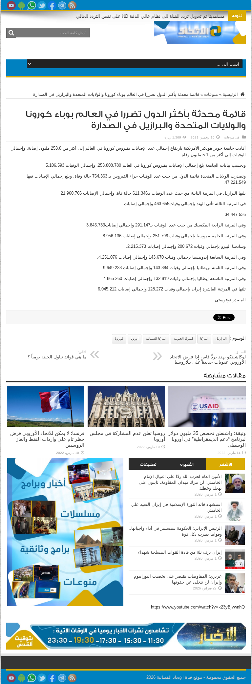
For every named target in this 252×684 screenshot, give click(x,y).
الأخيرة (187, 464)
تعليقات (148, 464)
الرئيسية (231, 94)
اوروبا (134, 338)
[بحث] (11, 33)
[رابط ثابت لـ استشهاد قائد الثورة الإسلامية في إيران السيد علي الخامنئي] (235, 519)
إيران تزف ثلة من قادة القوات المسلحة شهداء (180, 552)
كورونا (119, 338)
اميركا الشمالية (156, 338)
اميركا (204, 338)
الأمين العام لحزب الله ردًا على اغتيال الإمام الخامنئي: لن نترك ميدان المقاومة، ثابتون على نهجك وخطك (180, 482)
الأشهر (225, 464)
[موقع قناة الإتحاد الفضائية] (200, 39)
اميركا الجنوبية (183, 338)
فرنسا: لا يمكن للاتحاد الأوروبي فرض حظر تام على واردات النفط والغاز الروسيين (47, 439)
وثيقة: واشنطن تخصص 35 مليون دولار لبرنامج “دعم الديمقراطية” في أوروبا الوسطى (207, 439)
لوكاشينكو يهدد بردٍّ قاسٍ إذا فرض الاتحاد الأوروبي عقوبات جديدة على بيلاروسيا (208, 357)
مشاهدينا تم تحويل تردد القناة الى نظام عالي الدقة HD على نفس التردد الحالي (150, 15)
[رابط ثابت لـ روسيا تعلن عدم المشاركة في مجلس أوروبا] (126, 425)
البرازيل (221, 338)
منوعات (211, 94)
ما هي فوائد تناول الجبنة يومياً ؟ (57, 354)
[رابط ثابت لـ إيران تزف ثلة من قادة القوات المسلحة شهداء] (235, 567)
